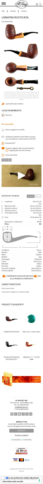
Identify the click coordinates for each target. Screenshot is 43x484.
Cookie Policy (27, 439)
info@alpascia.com (21, 407)
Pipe (3, 11)
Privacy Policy (17, 439)
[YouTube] (19, 414)
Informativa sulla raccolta (13, 481)
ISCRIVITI (21, 431)
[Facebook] (6, 160)
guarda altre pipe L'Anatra (14, 104)
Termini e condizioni (21, 435)
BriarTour (8, 115)
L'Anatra (13, 11)
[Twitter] (10, 160)
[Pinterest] (3, 160)
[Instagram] (12, 414)
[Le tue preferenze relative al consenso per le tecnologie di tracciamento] (39, 480)
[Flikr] (31, 414)
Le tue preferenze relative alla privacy (23, 478)
